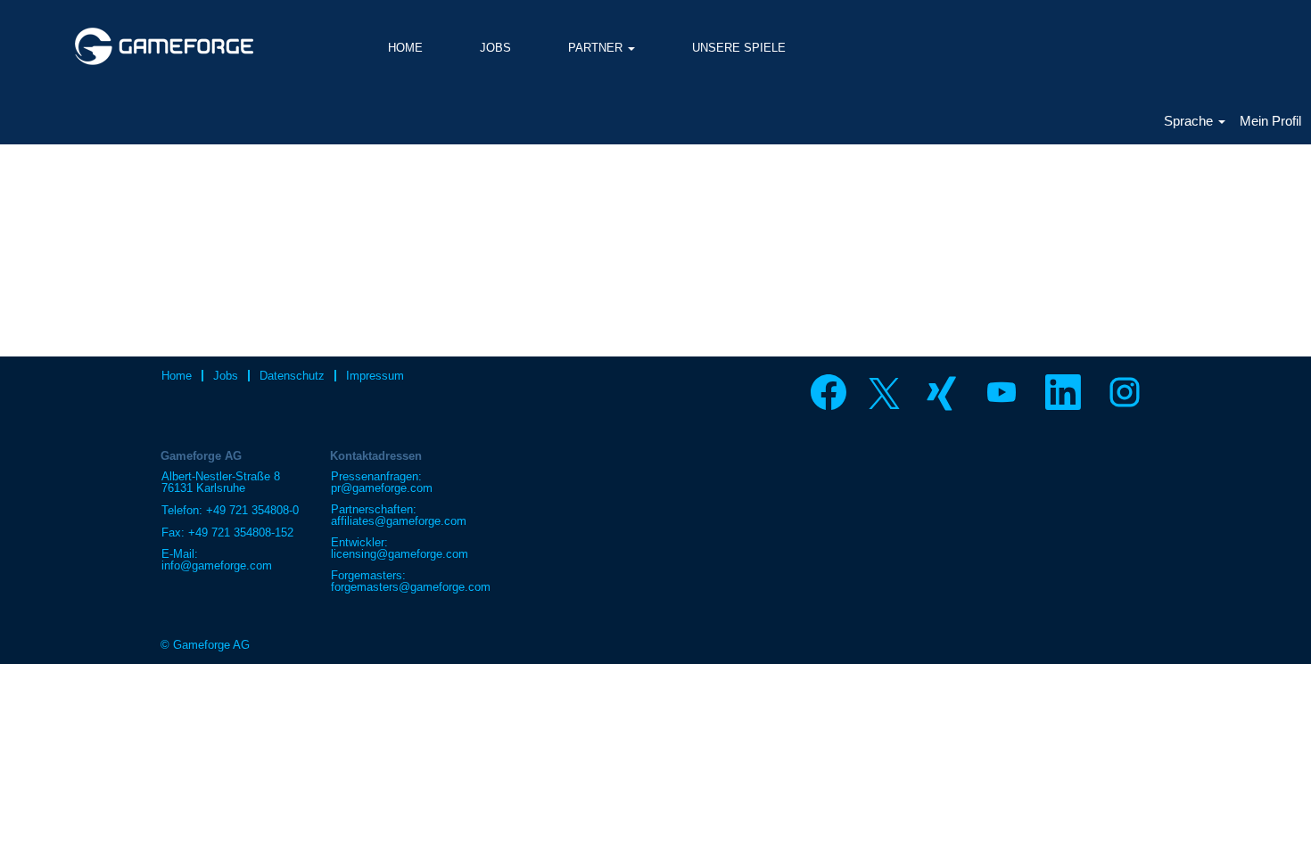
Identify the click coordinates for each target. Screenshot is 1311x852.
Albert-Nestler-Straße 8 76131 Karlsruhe (220, 482)
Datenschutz (292, 375)
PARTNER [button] (597, 47)
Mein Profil (1270, 120)
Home (176, 375)
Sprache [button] (1190, 120)
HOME (405, 47)
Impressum (375, 375)
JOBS (495, 47)
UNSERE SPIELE (739, 47)
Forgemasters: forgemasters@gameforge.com (411, 581)
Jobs (225, 375)
